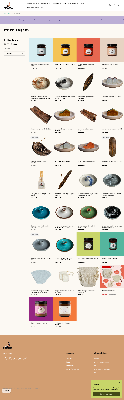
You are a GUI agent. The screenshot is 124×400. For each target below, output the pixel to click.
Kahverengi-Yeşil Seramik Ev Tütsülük (63, 129)
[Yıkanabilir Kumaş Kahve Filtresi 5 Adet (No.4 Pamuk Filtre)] (41, 276)
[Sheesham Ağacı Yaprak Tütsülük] (41, 147)
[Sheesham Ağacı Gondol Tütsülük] (88, 82)
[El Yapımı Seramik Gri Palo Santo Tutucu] (41, 244)
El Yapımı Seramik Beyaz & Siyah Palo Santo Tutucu (65, 97)
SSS (95, 373)
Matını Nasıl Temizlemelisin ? (102, 369)
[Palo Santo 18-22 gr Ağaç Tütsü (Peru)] (41, 179)
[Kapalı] (120, 382)
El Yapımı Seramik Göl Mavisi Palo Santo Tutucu (39, 226)
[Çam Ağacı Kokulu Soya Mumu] (88, 244)
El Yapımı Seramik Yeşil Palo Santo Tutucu (87, 226)
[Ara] (114, 5)
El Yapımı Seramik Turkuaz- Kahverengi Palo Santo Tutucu (64, 259)
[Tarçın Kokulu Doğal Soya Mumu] (88, 50)
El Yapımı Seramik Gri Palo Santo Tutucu (41, 259)
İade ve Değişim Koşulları (101, 362)
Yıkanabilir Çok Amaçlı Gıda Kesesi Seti (86, 291)
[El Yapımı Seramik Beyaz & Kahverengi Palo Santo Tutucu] (41, 82)
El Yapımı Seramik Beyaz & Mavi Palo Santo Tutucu (88, 194)
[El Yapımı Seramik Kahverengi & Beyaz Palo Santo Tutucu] (65, 212)
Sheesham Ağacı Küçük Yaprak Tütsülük (64, 194)
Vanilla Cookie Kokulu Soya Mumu (63, 323)
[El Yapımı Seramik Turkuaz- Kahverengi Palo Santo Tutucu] (65, 244)
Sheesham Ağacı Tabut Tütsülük (85, 129)
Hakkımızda (70, 366)
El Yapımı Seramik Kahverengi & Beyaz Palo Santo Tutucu (64, 226)
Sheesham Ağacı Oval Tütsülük (112, 161)
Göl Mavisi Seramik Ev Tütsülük (111, 96)
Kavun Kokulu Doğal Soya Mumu (65, 64)
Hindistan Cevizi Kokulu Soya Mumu (40, 65)
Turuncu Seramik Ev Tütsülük (87, 161)
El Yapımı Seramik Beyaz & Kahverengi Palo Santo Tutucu (40, 97)
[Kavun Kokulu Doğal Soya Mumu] (65, 50)
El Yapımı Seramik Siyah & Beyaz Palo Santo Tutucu (112, 226)
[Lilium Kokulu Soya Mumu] (41, 309)
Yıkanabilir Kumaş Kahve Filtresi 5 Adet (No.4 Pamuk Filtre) (40, 291)
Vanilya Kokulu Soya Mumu (110, 64)
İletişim (68, 362)
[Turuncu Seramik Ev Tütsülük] (88, 147)
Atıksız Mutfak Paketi (108, 291)
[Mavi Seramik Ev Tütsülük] (65, 147)
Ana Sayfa (7, 13)
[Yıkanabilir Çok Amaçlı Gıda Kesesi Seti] (88, 276)
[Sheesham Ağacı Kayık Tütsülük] (41, 115)
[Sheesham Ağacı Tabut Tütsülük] (88, 115)
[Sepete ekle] (50, 41)
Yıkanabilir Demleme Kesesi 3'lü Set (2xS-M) (64, 291)
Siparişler (96, 358)
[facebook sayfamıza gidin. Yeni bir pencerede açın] (5, 358)
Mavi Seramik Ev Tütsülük (62, 161)
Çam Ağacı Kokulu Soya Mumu (88, 258)
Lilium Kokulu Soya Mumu (39, 323)
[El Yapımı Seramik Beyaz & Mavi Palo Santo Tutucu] (88, 179)
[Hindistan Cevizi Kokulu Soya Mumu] (41, 50)
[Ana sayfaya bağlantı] (7, 345)
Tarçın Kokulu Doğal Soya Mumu (86, 65)
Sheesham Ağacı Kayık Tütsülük (41, 129)
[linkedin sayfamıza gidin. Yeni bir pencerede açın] (25, 358)
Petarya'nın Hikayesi (72, 369)
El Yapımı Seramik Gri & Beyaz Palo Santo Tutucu (111, 194)
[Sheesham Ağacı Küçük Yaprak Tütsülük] (65, 179)
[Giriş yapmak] (110, 5)
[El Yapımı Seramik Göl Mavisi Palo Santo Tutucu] (41, 212)
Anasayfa (69, 358)
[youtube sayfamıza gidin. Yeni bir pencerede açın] (20, 358)
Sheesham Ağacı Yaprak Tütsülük (38, 162)
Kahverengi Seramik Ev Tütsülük (112, 129)
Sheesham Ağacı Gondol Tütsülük (86, 97)
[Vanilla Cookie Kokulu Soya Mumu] (65, 309)
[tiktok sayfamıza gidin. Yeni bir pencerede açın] (15, 358)
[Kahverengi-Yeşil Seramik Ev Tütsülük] (65, 115)
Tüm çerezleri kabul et (106, 394)
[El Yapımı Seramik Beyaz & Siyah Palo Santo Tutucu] (65, 82)
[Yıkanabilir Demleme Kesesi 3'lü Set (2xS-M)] (65, 276)
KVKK (95, 366)
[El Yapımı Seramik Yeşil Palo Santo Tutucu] (88, 212)
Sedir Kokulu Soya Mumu (109, 258)
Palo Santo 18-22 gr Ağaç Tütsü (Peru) (40, 194)
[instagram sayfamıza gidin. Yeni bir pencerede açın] (10, 358)
